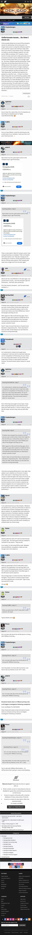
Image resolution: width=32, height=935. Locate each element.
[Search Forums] (30, 2)
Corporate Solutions (5, 878)
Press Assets (4, 909)
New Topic (27, 17)
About (2, 899)
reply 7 (17, 382)
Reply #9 (3, 424)
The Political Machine (23, 886)
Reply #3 (3, 154)
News (2, 907)
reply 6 (12, 430)
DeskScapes (3, 884)
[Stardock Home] (5, 2)
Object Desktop (4, 876)
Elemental (21, 878)
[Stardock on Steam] (22, 864)
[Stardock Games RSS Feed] (21, 867)
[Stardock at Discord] (13, 867)
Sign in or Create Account (16, 807)
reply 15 (19, 738)
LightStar (8, 102)
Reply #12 (3, 562)
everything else (26, 93)
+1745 (2, 106)
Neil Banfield (9, 295)
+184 (3, 31)
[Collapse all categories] (31, 835)
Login (13, 20)
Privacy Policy (7, 932)
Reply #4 (3, 203)
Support (22, 896)
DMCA (21, 932)
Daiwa (7, 528)
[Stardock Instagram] (20, 864)
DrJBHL (7, 122)
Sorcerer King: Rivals (23, 892)
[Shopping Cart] (28, 2)
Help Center (23, 899)
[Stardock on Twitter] (9, 864)
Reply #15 (3, 649)
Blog (2, 901)
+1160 (2, 299)
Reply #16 (3, 683)
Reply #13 (3, 599)
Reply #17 (3, 732)
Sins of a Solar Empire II (24, 882)
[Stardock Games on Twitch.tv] (17, 864)
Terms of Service (14, 932)
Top (30, 108)
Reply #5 (3, 275)
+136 (3, 344)
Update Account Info (25, 909)
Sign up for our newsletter (9, 922)
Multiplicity (3, 886)
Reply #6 (3, 302)
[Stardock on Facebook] (12, 864)
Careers (3, 905)
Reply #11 (3, 535)
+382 (3, 628)
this (5, 478)
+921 (3, 152)
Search (9, 20)
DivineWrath (9, 339)
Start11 (2, 880)
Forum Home (3, 20)
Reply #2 (3, 129)
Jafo (6, 268)
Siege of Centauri (22, 890)
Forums (3, 915)
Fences (2, 882)
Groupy (3, 888)
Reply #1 (3, 109)
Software (4, 873)
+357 (3, 532)
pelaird (7, 147)
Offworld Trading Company (25, 888)
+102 (3, 500)
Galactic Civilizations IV (24, 880)
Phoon (7, 624)
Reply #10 (3, 502)
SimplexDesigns (10, 27)
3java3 (7, 495)
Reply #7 (3, 349)
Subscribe (22, 925)
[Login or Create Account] (25, 2)
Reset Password (23, 907)
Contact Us (3, 913)
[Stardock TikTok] (16, 867)
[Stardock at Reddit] (10, 867)
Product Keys (23, 905)
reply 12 (14, 605)
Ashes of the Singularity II (24, 876)
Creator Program (5, 911)
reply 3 (14, 209)
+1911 (2, 273)
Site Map (26, 932)
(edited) (19, 424)
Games (20, 873)
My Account (23, 901)
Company (4, 896)
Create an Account (24, 903)
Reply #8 (3, 376)
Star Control (21, 884)
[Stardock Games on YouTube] (14, 864)
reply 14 (14, 655)
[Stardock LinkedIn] (18, 867)
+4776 (2, 126)
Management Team (5, 903)
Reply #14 (3, 631)
